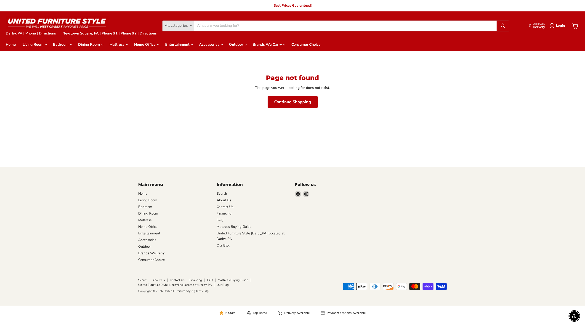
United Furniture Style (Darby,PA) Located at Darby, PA (175, 285)
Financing (224, 213)
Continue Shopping (292, 102)
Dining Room (89, 44)
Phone (30, 33)
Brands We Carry (268, 44)
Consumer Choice (306, 44)
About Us (224, 200)
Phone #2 (129, 33)
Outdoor (236, 44)
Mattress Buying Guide (234, 226)
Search (222, 193)
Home (11, 44)
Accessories (209, 44)
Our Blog (223, 245)
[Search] (503, 26)
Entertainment (177, 44)
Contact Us (225, 206)
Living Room (33, 44)
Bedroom (61, 44)
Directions (47, 33)
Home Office (145, 44)
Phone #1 (110, 33)
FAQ (220, 220)
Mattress (117, 44)
